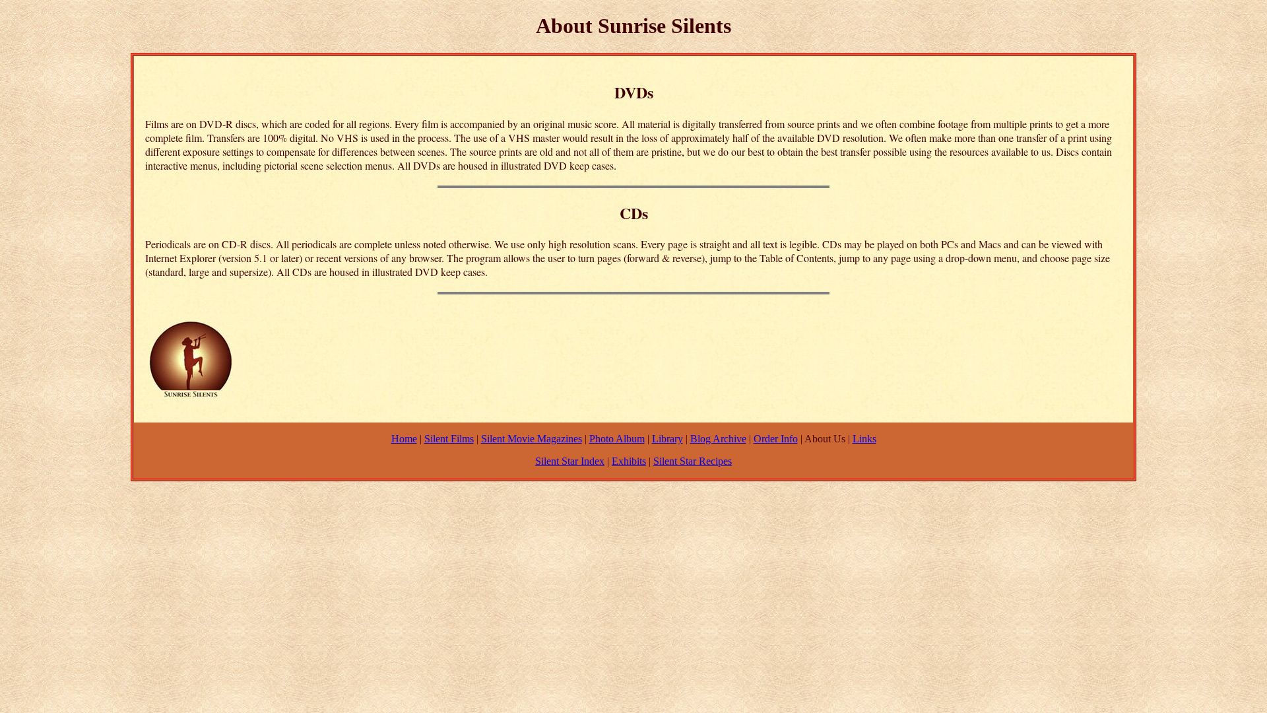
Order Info (776, 438)
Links (864, 438)
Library (667, 438)
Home (404, 438)
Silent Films (449, 438)
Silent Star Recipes (692, 461)
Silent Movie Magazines (531, 438)
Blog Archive (718, 438)
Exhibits (629, 461)
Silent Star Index (569, 461)
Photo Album (617, 438)
